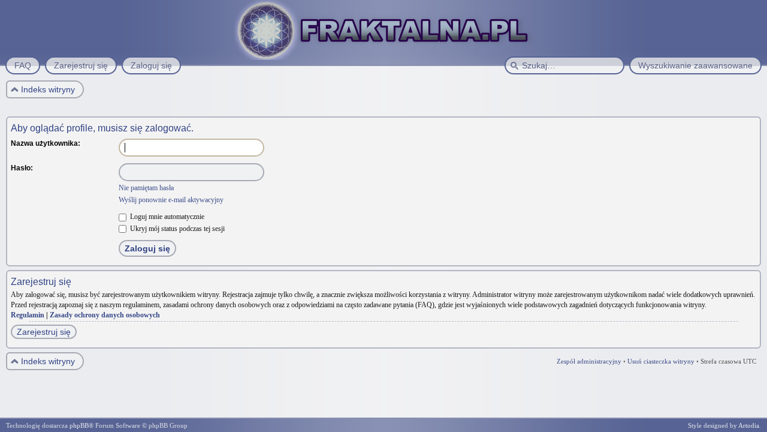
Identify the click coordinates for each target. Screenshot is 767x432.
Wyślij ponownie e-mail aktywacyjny (171, 200)
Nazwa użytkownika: (45, 143)
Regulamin (27, 315)
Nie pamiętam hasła (146, 188)
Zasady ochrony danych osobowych (105, 315)
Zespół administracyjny (589, 361)
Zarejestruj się (44, 332)
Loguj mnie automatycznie (166, 216)
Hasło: (22, 168)
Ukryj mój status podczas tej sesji (176, 228)
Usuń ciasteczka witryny (660, 361)
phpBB (79, 425)
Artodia (748, 425)
